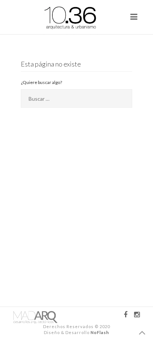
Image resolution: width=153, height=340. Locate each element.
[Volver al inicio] (142, 333)
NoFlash (100, 332)
